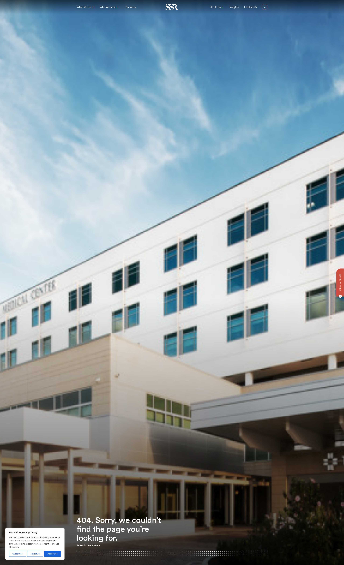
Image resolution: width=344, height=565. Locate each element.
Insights (234, 7)
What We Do (84, 7)
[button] (172, 7)
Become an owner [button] (340, 282)
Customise (17, 554)
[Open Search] (264, 7)
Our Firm (215, 7)
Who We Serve (108, 7)
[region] (34, 544)
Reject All (35, 554)
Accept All (53, 554)
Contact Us (250, 7)
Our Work (130, 7)
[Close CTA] (340, 296)
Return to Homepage (87, 545)
